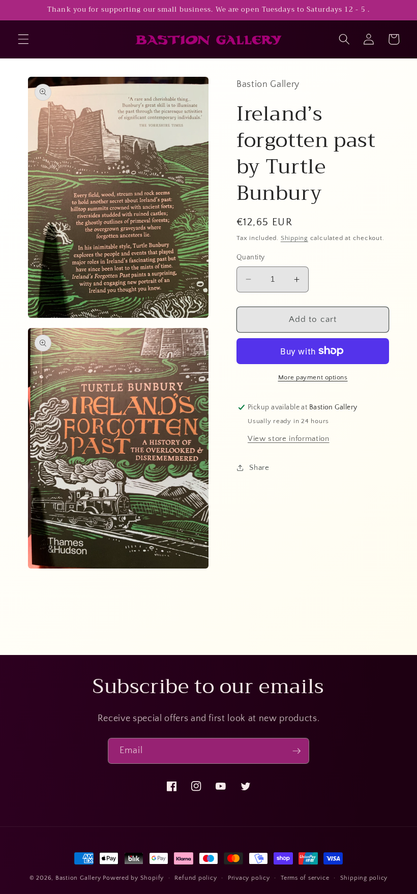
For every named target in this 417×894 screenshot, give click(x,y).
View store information (289, 438)
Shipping (294, 238)
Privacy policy (249, 878)
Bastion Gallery (78, 878)
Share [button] (259, 467)
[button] (23, 39)
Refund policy (195, 878)
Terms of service (305, 878)
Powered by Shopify (133, 878)
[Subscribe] (296, 751)
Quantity (250, 257)
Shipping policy (364, 878)
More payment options (313, 377)
